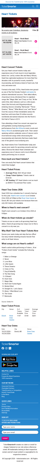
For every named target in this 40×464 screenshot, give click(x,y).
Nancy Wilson (6, 131)
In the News (5, 394)
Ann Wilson (20, 128)
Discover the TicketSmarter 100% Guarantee (20, 2)
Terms (4, 404)
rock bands (30, 92)
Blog (3, 396)
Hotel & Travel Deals (8, 392)
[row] (20, 41)
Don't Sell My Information (10, 408)
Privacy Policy (6, 406)
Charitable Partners (8, 388)
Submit (5, 438)
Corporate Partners (8, 386)
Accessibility (6, 410)
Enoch (4, 316)
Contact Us (5, 374)
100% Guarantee (7, 378)
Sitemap (4, 412)
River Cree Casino (28, 198)
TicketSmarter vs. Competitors (12, 390)
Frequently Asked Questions (11, 376)
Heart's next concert (18, 196)
